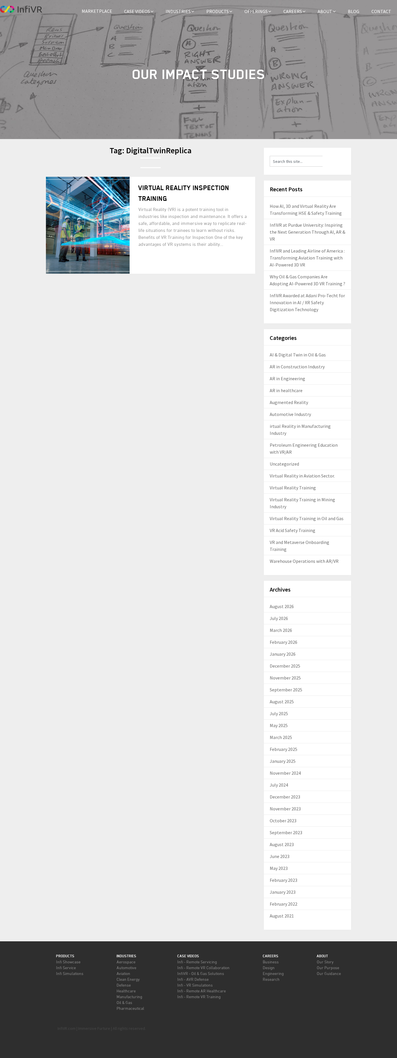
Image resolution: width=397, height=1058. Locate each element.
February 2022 (283, 904)
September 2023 (286, 832)
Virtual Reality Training (293, 488)
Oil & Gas (124, 1002)
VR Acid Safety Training (292, 530)
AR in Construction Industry (297, 367)
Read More (158, 262)
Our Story (325, 961)
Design (269, 967)
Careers (270, 956)
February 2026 (283, 642)
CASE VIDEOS (137, 11)
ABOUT (325, 11)
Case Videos (188, 956)
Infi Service (66, 967)
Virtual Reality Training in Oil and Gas (307, 518)
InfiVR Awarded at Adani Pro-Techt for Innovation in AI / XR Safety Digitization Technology (307, 302)
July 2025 (279, 713)
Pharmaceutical (130, 1008)
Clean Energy (128, 979)
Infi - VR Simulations (195, 985)
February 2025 (283, 749)
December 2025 (285, 666)
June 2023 (279, 856)
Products (65, 956)
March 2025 (281, 737)
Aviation (123, 973)
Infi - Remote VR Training (199, 996)
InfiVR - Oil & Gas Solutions (200, 973)
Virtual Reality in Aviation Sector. (302, 476)
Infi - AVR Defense (193, 979)
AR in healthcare (286, 390)
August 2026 (282, 606)
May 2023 (279, 868)
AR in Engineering (287, 378)
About (322, 956)
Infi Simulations (69, 973)
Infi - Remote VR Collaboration (203, 967)
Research (271, 979)
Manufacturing (129, 996)
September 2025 (286, 690)
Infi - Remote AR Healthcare (201, 990)
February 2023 (283, 880)
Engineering (273, 973)
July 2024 (279, 785)
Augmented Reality (289, 402)
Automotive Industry (290, 414)
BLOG (353, 11)
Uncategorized (284, 464)
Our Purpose (328, 967)
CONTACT (381, 11)
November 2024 (285, 773)
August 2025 (282, 701)
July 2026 (279, 618)
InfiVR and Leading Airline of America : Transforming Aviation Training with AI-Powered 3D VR (307, 258)
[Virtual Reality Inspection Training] (88, 225)
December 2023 (285, 797)
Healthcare (126, 990)
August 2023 (282, 844)
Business (271, 961)
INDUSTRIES (178, 11)
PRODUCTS (217, 11)
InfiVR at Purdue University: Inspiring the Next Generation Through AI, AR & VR (307, 232)
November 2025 (285, 678)
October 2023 (283, 820)
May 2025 (279, 725)
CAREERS (292, 11)
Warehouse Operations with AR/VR (304, 561)
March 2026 (281, 630)
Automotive (126, 967)
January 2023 (283, 892)
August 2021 (282, 916)
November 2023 (285, 809)
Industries (126, 956)
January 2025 (283, 761)
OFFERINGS (256, 11)
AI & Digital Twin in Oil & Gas (298, 355)
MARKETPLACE (97, 11)
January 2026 (283, 654)
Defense (124, 985)
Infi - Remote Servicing (197, 961)
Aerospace (126, 961)
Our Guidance (329, 973)
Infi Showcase (68, 961)
